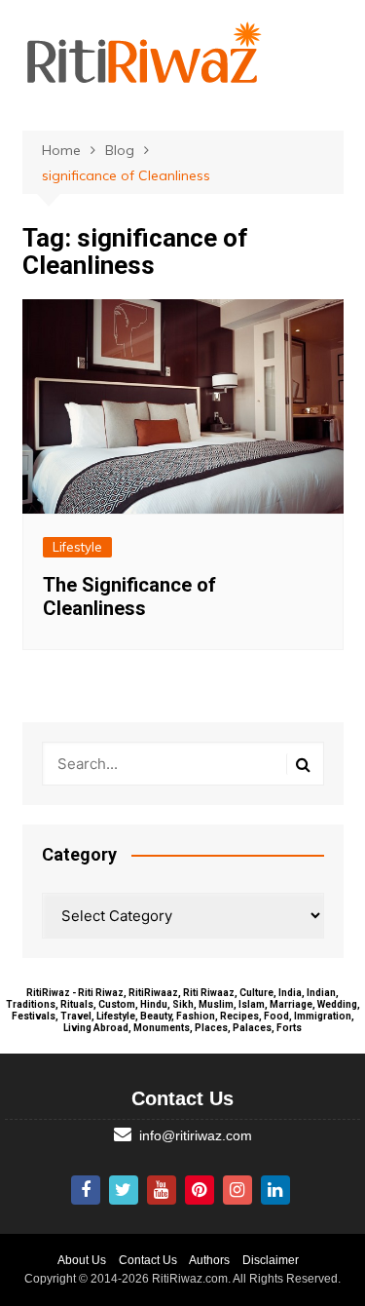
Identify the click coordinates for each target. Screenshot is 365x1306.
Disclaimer (270, 1260)
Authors (209, 1260)
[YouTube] (161, 1190)
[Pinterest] (199, 1190)
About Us (81, 1260)
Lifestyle (77, 547)
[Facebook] (85, 1190)
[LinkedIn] (275, 1190)
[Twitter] (123, 1190)
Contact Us (148, 1260)
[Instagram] (237, 1190)
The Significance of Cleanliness (129, 596)
